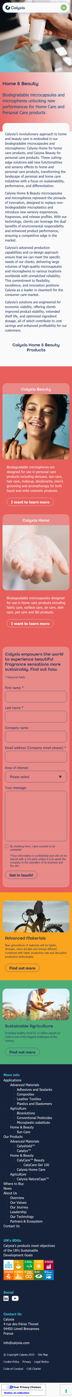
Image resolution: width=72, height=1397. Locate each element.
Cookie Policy (11, 1361)
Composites (25, 1094)
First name (14, 687)
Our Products (13, 1136)
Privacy (27, 1361)
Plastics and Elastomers (34, 1103)
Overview (17, 1197)
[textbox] (33, 776)
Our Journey (19, 1207)
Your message (15, 787)
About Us (10, 1193)
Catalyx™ (24, 1150)
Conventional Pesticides (34, 1117)
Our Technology (22, 1216)
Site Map (43, 1354)
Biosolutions (26, 1113)
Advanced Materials (24, 1084)
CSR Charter (34, 1368)
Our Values (18, 1202)
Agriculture (18, 1108)
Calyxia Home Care (31, 1169)
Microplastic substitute (33, 1122)
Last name (14, 707)
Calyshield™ (26, 1146)
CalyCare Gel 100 (36, 1164)
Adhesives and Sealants (34, 1089)
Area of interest (16, 767)
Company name (16, 727)
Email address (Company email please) (35, 747)
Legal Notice (41, 1361)
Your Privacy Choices (27, 1387)
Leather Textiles (29, 1099)
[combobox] (36, 776)
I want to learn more (30, 501)
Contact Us (12, 1226)
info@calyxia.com (16, 1342)
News (8, 1188)
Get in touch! (21, 875)
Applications (12, 1080)
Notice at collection (16, 1392)
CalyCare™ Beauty (31, 1160)
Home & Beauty (22, 1127)
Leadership (18, 1211)
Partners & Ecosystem (26, 1221)
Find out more (22, 967)
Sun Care (23, 1131)
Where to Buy (14, 1183)
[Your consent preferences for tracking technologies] (66, 1391)
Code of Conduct (13, 1368)
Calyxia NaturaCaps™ (33, 1179)
